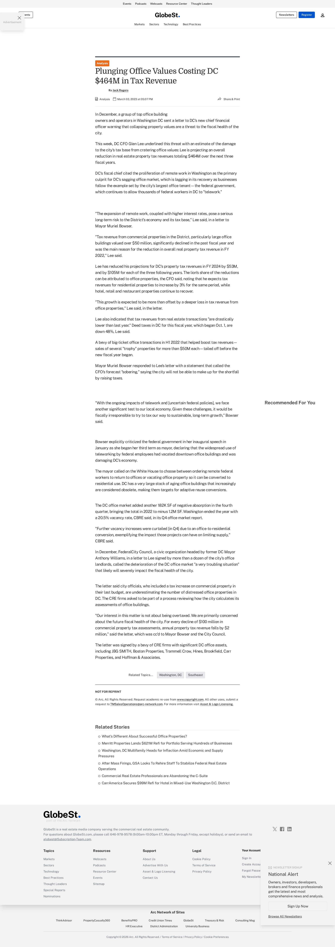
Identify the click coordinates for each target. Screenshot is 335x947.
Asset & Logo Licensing (159, 871)
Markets (49, 859)
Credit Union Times (160, 920)
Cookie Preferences (216, 936)
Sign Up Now (298, 906)
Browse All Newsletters (285, 916)
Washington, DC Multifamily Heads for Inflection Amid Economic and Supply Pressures (160, 753)
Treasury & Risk (214, 920)
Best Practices (53, 877)
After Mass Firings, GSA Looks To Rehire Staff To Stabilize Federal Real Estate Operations (162, 766)
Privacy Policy (202, 871)
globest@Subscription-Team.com (67, 839)
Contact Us (150, 877)
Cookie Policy (201, 859)
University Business (197, 926)
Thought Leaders (201, 3)
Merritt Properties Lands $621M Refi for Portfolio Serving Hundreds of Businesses (167, 743)
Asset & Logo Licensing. (216, 704)
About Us (149, 859)
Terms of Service (204, 865)
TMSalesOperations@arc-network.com (136, 704)
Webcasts (156, 3)
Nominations (51, 896)
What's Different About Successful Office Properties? (144, 736)
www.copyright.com (190, 699)
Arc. (131, 936)
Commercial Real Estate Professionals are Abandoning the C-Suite (155, 776)
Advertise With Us (155, 865)
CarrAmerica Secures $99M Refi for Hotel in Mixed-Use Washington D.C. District (166, 783)
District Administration (164, 926)
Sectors (48, 865)
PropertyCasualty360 (96, 920)
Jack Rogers (120, 90)
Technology (51, 871)
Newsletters (286, 14)
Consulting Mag (245, 920)
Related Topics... (141, 675)
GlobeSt (188, 920)
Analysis (102, 63)
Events (127, 3)
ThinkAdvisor (64, 920)
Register (306, 14)
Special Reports (54, 890)
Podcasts (140, 3)
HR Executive (134, 926)
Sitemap (98, 884)
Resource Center (176, 3)
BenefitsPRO (129, 920)
